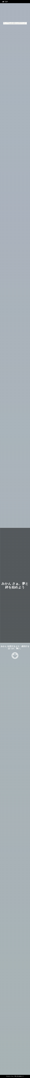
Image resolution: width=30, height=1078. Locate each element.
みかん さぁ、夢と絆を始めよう (15, 1076)
